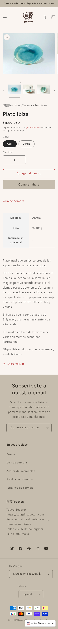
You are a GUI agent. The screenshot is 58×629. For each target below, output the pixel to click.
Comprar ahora (29, 184)
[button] (5, 17)
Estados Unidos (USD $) (27, 573)
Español (27, 594)
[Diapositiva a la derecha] (54, 90)
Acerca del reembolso (20, 471)
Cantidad (8, 152)
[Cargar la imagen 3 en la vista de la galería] (43, 89)
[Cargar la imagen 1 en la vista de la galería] (14, 89)
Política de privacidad (20, 479)
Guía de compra (13, 201)
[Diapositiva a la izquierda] (3, 90)
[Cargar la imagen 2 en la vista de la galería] (29, 89)
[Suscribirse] (47, 427)
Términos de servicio (20, 487)
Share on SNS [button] (15, 363)
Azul (10, 143)
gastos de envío (33, 128)
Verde (27, 143)
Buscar (10, 454)
